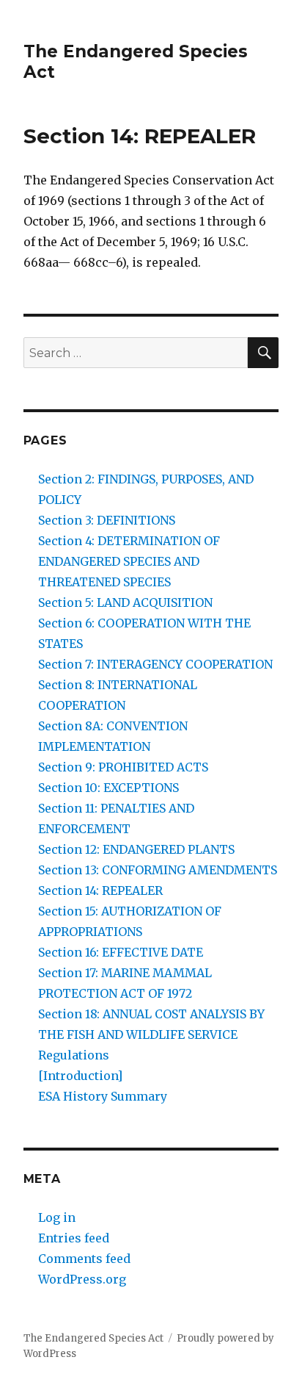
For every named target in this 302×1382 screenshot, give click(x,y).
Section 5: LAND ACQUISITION (125, 602)
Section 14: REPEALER (100, 890)
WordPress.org (82, 1279)
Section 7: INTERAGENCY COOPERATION (155, 664)
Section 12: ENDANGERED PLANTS (136, 849)
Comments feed (84, 1258)
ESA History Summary (102, 1096)
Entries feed (73, 1238)
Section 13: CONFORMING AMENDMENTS (157, 870)
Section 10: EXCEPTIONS (108, 787)
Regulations (73, 1055)
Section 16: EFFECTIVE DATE (120, 952)
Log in (57, 1217)
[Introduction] (80, 1075)
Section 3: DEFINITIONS (106, 520)
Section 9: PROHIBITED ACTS (123, 767)
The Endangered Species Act (93, 1338)
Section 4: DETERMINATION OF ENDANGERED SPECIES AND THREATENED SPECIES (129, 561)
